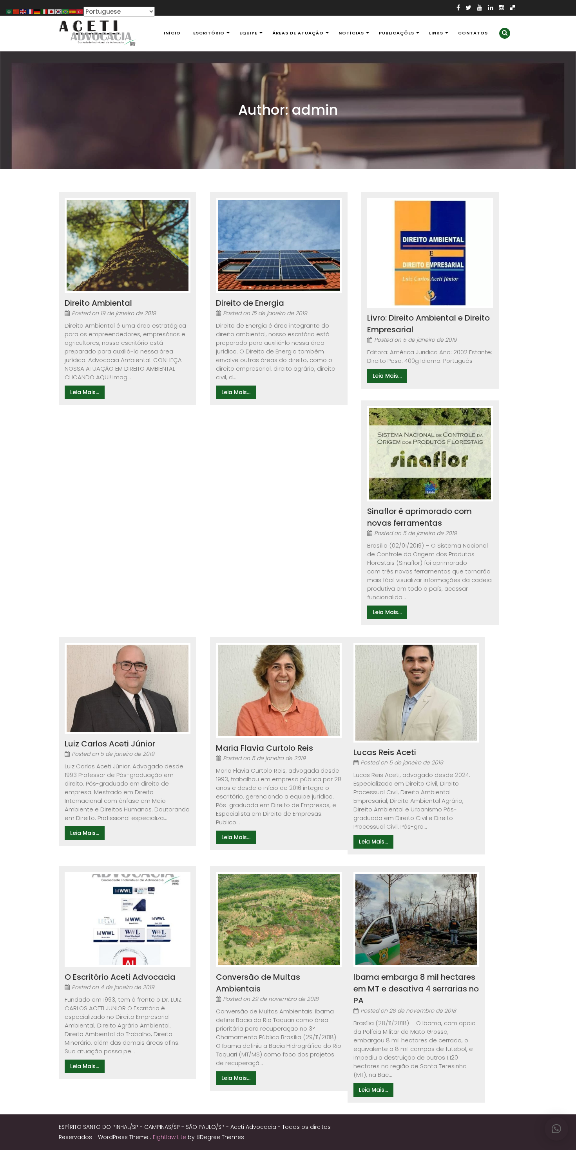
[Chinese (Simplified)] (16, 11)
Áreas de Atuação (298, 33)
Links (436, 33)
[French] (30, 11)
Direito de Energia (250, 302)
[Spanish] (72, 11)
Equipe (248, 33)
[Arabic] (9, 11)
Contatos (473, 33)
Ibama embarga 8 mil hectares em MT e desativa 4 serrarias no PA (416, 989)
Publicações (396, 33)
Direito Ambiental (98, 302)
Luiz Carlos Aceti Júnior (110, 743)
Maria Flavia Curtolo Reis (264, 748)
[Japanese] (51, 11)
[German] (37, 11)
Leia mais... (84, 392)
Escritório (209, 33)
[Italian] (44, 11)
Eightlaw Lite (170, 1137)
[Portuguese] (65, 11)
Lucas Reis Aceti (384, 752)
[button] (556, 1129)
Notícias (351, 33)
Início (172, 33)
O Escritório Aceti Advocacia (120, 977)
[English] (23, 11)
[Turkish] (79, 11)
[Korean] (58, 11)
